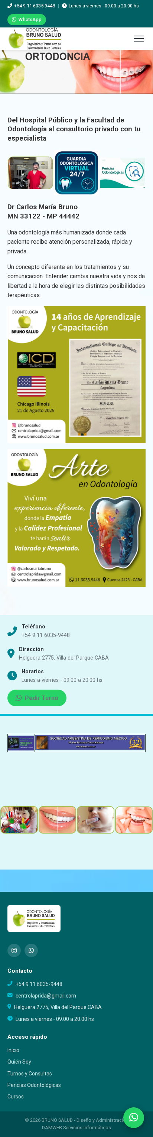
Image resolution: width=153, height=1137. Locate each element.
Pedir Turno (41, 697)
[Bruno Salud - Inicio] (35, 39)
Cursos (15, 1097)
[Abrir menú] (139, 38)
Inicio (13, 1050)
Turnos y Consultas (29, 1074)
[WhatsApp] (31, 950)
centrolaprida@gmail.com (46, 996)
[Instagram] (14, 950)
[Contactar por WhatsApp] (133, 1117)
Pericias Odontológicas (34, 1085)
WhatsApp (30, 19)
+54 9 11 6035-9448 (46, 635)
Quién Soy (19, 1062)
